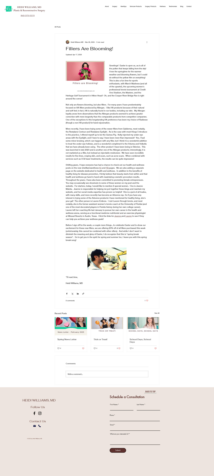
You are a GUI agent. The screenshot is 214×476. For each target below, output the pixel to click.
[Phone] (39, 426)
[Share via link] (83, 294)
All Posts (58, 27)
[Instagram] (40, 413)
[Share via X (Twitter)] (72, 294)
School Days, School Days (140, 340)
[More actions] (147, 42)
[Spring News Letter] (71, 326)
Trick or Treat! (100, 339)
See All (156, 313)
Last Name (140, 404)
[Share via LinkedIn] (78, 294)
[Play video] (107, 259)
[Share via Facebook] (67, 294)
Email (112, 425)
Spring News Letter (66, 339)
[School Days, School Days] (143, 326)
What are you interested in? (119, 434)
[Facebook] (34, 413)
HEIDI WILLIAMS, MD (29, 7)
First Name (113, 404)
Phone (112, 415)
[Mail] (34, 426)
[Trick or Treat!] (107, 326)
